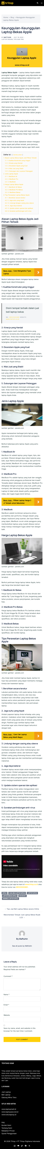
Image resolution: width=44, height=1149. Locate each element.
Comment (8, 976)
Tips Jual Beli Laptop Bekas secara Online (23, 909)
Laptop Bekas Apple (9, 896)
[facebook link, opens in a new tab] (26, 1146)
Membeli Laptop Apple (10, 898)
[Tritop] (7, 3)
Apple (4, 893)
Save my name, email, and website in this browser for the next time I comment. (19, 1029)
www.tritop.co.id (12, 319)
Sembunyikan (17, 155)
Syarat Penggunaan (9, 1133)
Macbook (22, 896)
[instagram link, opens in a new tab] (14, 1146)
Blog (12, 17)
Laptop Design (7, 39)
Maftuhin (7, 37)
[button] (37, 3)
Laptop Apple (32, 893)
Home (5, 17)
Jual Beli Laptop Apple (17, 893)
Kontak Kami (6, 1125)
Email (6, 1005)
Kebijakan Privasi (8, 1131)
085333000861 (14, 317)
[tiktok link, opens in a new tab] (22, 1146)
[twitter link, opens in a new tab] (29, 1146)
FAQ (3, 1122)
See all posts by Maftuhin (22, 946)
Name (6, 994)
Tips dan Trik (19, 39)
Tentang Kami (7, 1128)
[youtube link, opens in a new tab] (18, 1146)
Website (7, 1015)
